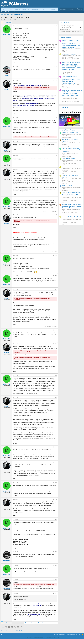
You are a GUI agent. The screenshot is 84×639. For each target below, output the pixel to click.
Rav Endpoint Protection (69, 54)
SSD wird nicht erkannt (68, 158)
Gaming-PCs (34, 9)
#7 (56, 169)
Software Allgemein (66, 74)
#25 (56, 593)
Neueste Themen (65, 38)
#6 (56, 155)
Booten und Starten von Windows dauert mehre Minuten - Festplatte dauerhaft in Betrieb (71, 206)
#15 (56, 375)
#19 (56, 482)
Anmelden (44, 87)
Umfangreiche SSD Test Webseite (71, 167)
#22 (56, 551)
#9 (56, 214)
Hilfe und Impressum (72, 634)
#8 (56, 198)
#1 (56, 26)
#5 (56, 141)
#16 (56, 397)
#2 (56, 66)
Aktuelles (52, 9)
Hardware (17, 9)
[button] (48, 9)
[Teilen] (54, 26)
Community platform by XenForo (46, 637)
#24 (56, 579)
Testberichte (25, 9)
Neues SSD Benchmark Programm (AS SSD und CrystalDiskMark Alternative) (71, 194)
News (3, 9)
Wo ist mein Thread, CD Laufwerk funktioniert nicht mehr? (71, 217)
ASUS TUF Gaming (67, 185)
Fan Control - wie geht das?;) (70, 132)
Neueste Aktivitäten (5, 12)
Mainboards (65, 190)
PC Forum (43, 9)
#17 (56, 447)
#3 (56, 80)
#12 (56, 289)
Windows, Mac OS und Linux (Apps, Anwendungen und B (70, 59)
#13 (56, 330)
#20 (56, 499)
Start (79, 634)
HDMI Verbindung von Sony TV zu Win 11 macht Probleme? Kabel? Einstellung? (71, 149)
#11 (56, 275)
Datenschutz (62, 634)
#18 (56, 462)
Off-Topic (64, 51)
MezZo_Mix (5, 20)
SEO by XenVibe (28, 637)
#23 (56, 565)
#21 (56, 519)
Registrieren (15, 12)
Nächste (8, 22)
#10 (56, 255)
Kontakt (56, 634)
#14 (56, 344)
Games (10, 9)
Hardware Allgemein (67, 137)
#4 (56, 117)
